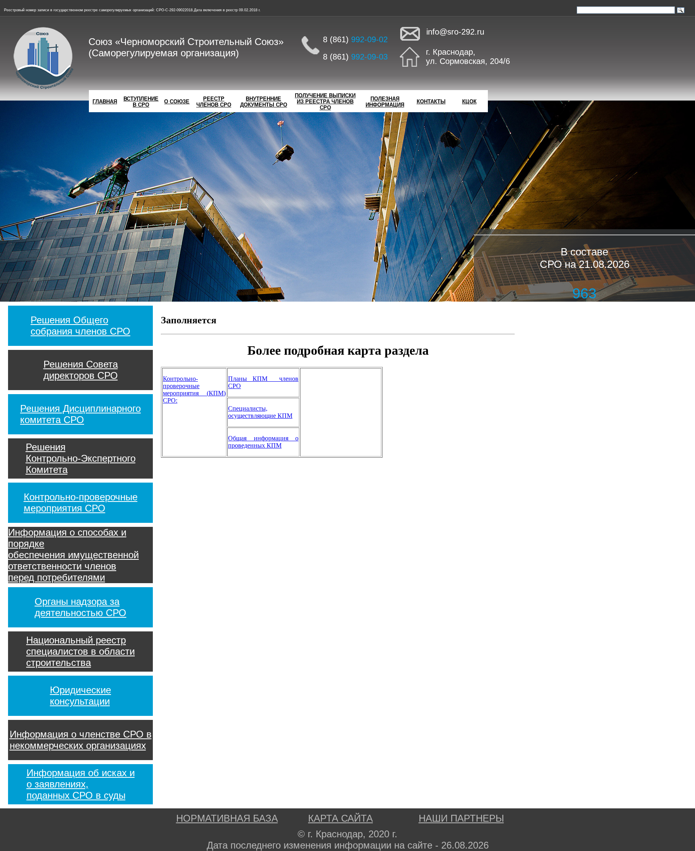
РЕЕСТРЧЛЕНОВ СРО (213, 102)
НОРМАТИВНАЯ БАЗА (227, 818)
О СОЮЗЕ (176, 102)
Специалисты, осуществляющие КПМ (260, 412)
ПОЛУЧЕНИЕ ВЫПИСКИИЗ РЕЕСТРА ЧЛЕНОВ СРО (325, 101)
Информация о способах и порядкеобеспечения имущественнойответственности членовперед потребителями (73, 555)
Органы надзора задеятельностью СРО (80, 607)
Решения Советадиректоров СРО (80, 370)
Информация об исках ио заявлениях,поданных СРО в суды (81, 784)
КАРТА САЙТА (340, 818)
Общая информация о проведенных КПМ (263, 442)
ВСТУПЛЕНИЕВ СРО (140, 102)
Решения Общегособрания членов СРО (80, 325)
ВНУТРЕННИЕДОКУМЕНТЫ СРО (263, 102)
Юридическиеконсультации (80, 695)
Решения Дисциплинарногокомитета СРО (80, 414)
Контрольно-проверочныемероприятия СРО (81, 502)
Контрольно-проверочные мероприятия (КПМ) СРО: (194, 389)
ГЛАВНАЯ (105, 102)
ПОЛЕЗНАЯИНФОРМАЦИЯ (385, 102)
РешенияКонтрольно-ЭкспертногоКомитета (81, 458)
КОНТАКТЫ (431, 102)
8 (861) (355, 39)
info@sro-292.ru (455, 31)
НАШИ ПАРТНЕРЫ (461, 818)
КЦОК (469, 102)
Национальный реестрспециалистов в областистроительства (80, 651)
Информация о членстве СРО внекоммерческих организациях (81, 740)
